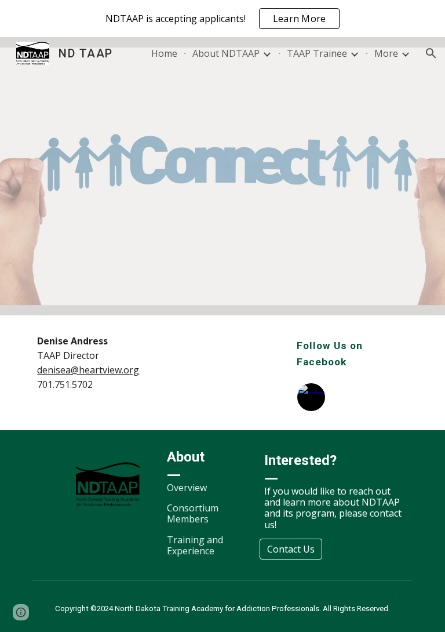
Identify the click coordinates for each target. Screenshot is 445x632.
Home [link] (164, 53)
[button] (431, 53)
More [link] (386, 53)
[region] (222, 18)
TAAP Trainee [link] (317, 53)
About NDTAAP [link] (226, 53)
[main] (92, 363)
